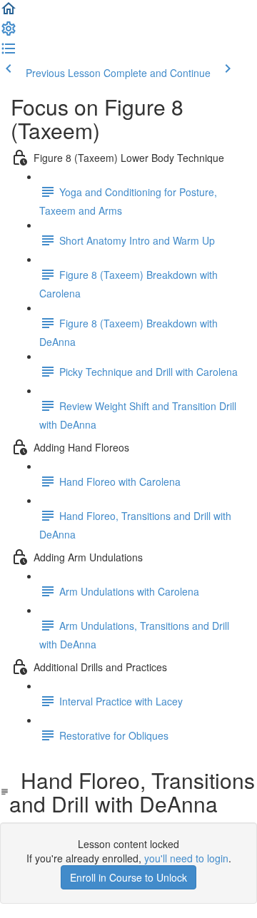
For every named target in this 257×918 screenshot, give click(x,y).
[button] (8, 13)
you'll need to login (186, 858)
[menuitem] (8, 33)
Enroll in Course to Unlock (128, 877)
